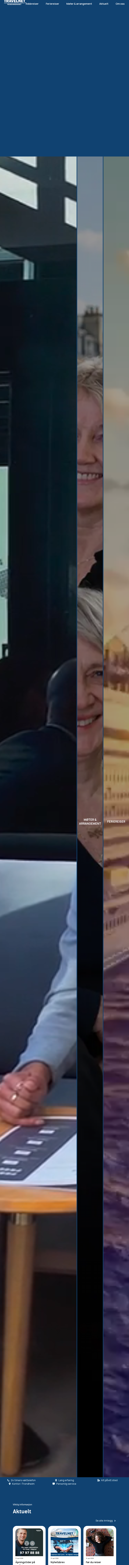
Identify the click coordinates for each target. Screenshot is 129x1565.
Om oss (120, 3)
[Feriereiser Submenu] (61, 4)
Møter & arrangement (79, 3)
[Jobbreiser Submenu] (41, 4)
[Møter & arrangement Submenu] (94, 4)
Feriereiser (52, 3)
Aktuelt (103, 3)
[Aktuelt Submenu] (110, 4)
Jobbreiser (32, 3)
